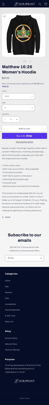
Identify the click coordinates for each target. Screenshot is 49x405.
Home (7, 281)
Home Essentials (12, 310)
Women (8, 292)
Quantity (5, 114)
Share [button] (7, 217)
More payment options (24, 142)
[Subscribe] (41, 258)
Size (4, 103)
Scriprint (27, 398)
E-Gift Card (10, 316)
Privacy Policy (11, 338)
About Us (9, 322)
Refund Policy (11, 344)
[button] (3, 4)
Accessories (10, 304)
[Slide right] (30, 61)
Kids (7, 298)
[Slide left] (19, 61)
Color (4, 91)
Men (7, 287)
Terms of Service (12, 350)
